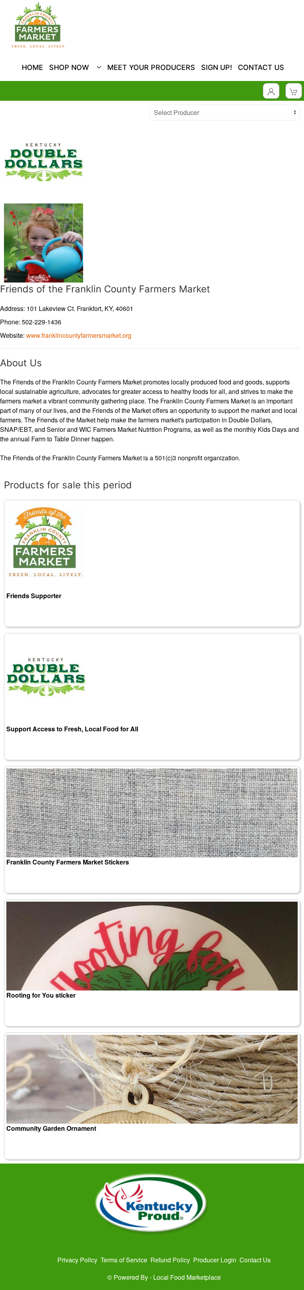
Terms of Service (124, 1259)
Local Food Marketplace (187, 1277)
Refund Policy (170, 1259)
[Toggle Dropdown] (271, 91)
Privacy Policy (77, 1259)
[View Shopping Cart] (293, 91)
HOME (32, 67)
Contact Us (255, 1259)
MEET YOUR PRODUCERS (151, 67)
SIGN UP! (216, 67)
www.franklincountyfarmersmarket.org (78, 335)
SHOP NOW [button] (71, 67)
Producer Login (214, 1259)
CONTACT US (261, 67)
